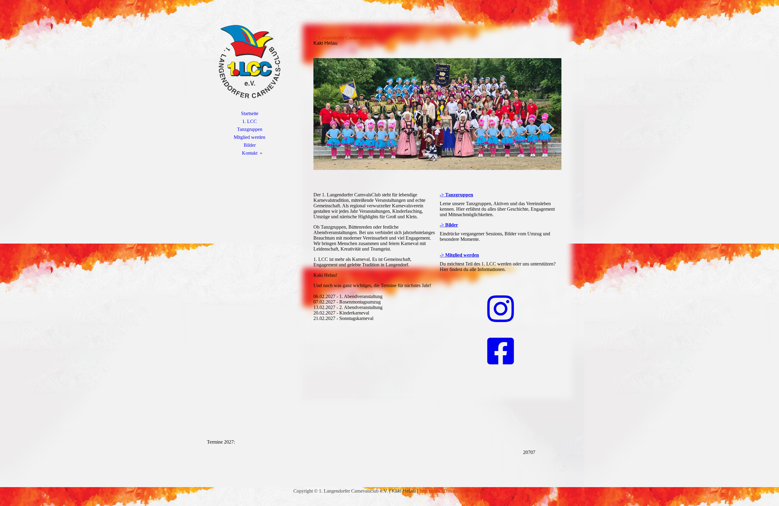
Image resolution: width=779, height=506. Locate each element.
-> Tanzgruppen (456, 194)
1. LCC (249, 121)
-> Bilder (449, 224)
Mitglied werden (249, 137)
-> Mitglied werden (459, 255)
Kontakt (249, 153)
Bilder (250, 145)
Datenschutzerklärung (465, 491)
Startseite (249, 113)
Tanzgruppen (249, 129)
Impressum (429, 491)
